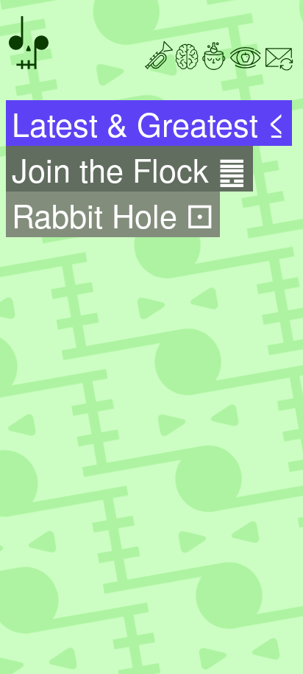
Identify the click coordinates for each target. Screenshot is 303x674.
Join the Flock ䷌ (129, 169)
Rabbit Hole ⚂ (112, 214)
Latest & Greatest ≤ (148, 123)
